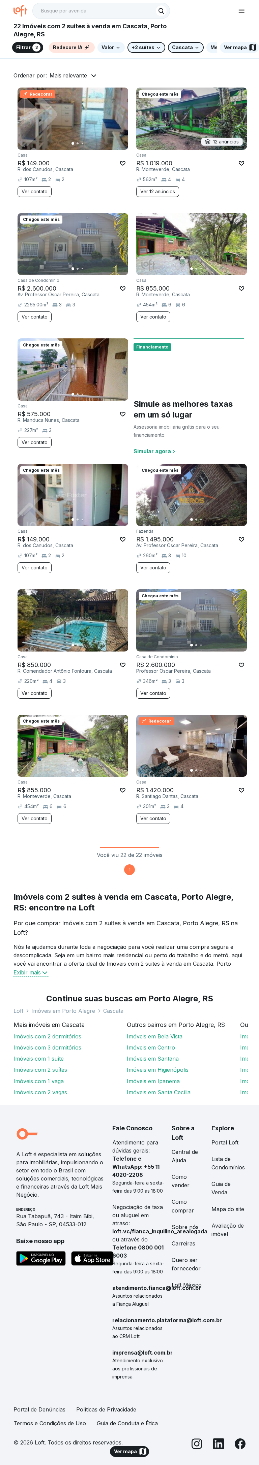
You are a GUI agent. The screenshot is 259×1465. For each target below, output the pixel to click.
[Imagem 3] (82, 143)
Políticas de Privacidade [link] (106, 1409)
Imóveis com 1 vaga (38, 1081)
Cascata (113, 1010)
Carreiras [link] (183, 1243)
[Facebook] (240, 1445)
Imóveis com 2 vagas (40, 1092)
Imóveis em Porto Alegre (63, 1010)
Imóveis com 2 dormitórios (47, 1036)
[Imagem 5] (91, 143)
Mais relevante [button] (68, 75)
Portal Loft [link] (224, 1142)
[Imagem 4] (87, 143)
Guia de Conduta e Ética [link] (127, 1423)
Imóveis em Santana (153, 1058)
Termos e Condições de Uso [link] (49, 1423)
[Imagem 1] (72, 143)
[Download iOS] (92, 1259)
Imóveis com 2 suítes (40, 1069)
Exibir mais (27, 972)
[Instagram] (197, 1445)
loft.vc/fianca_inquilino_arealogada (159, 1231)
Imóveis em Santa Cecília (159, 1092)
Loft (18, 1010)
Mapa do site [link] (227, 1209)
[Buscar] (161, 10)
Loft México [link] (187, 1284)
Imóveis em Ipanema (153, 1081)
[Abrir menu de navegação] (241, 11)
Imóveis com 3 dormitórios (47, 1047)
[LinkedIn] (218, 1445)
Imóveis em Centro (151, 1047)
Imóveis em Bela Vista (154, 1036)
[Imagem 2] (78, 143)
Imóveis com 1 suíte (38, 1058)
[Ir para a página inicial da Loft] (22, 11)
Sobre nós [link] (185, 1227)
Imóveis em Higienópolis (158, 1069)
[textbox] (101, 11)
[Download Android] (41, 1259)
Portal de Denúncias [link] (39, 1409)
